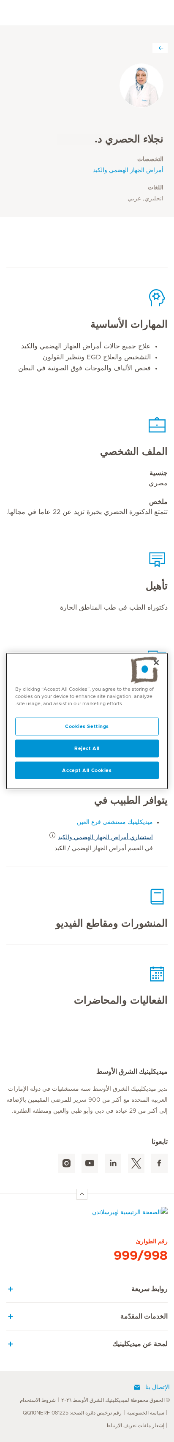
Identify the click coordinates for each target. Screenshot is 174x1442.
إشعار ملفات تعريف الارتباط (135, 1425)
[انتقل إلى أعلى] (82, 1194)
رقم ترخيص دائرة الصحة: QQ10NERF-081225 (72, 1412)
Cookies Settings (87, 726)
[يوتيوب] (90, 1163)
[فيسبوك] (159, 1163)
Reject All (87, 748)
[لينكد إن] (113, 1163)
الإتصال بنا (157, 1387)
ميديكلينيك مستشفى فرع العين (115, 822)
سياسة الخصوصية (145, 1412)
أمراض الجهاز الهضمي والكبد (128, 170)
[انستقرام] (66, 1163)
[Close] (156, 662)
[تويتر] (136, 1163)
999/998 (141, 1256)
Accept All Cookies (86, 770)
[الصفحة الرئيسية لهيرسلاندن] (87, 1214)
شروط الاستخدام (38, 1400)
